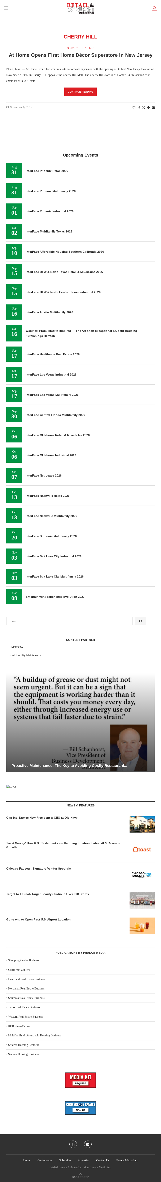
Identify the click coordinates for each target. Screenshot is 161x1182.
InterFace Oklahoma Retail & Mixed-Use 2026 (58, 435)
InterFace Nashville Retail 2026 (48, 495)
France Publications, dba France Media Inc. (85, 1167)
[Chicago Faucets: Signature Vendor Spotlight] (142, 875)
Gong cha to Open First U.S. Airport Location (38, 919)
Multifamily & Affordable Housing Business (34, 1035)
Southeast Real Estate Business (26, 998)
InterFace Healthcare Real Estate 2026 (53, 354)
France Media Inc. (127, 1160)
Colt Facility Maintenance (25, 655)
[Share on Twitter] (143, 107)
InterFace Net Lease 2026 (44, 475)
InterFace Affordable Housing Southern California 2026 (65, 251)
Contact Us (102, 1160)
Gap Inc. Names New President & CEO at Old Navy (42, 817)
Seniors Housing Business (23, 1054)
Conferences (45, 1160)
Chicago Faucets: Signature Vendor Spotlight (38, 868)
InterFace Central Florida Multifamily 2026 (55, 415)
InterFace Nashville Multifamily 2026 (51, 516)
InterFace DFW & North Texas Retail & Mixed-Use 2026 (64, 272)
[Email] (88, 1144)
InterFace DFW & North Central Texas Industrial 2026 (63, 292)
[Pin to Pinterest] (148, 107)
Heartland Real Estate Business (26, 979)
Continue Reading (80, 91)
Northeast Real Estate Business (26, 988)
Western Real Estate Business (25, 1016)
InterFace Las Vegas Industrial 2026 (51, 374)
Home (26, 1160)
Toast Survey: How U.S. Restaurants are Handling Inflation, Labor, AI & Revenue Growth (63, 845)
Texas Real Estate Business (24, 1007)
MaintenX (17, 646)
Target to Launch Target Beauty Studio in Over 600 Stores (47, 894)
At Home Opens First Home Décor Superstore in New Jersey (80, 55)
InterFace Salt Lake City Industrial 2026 (54, 556)
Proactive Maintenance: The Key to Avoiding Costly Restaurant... (69, 766)
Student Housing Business (23, 1045)
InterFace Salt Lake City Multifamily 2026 (55, 576)
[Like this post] (133, 107)
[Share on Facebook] (139, 107)
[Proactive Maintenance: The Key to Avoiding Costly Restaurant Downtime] (80, 722)
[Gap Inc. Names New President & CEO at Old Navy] (142, 824)
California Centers (19, 969)
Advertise (83, 1160)
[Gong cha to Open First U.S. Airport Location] (142, 926)
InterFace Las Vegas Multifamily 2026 (52, 394)
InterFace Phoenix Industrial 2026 (50, 211)
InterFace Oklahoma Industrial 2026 (51, 455)
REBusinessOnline (19, 1026)
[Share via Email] (153, 107)
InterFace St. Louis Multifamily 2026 (51, 536)
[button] (10, 722)
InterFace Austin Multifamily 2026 (49, 312)
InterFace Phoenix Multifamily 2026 (51, 191)
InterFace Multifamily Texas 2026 (49, 231)
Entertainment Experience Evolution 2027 (55, 596)
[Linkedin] (73, 1144)
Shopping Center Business (23, 960)
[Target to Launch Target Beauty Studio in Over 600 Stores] (142, 900)
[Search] (154, 8)
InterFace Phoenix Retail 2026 (47, 171)
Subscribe (65, 1160)
